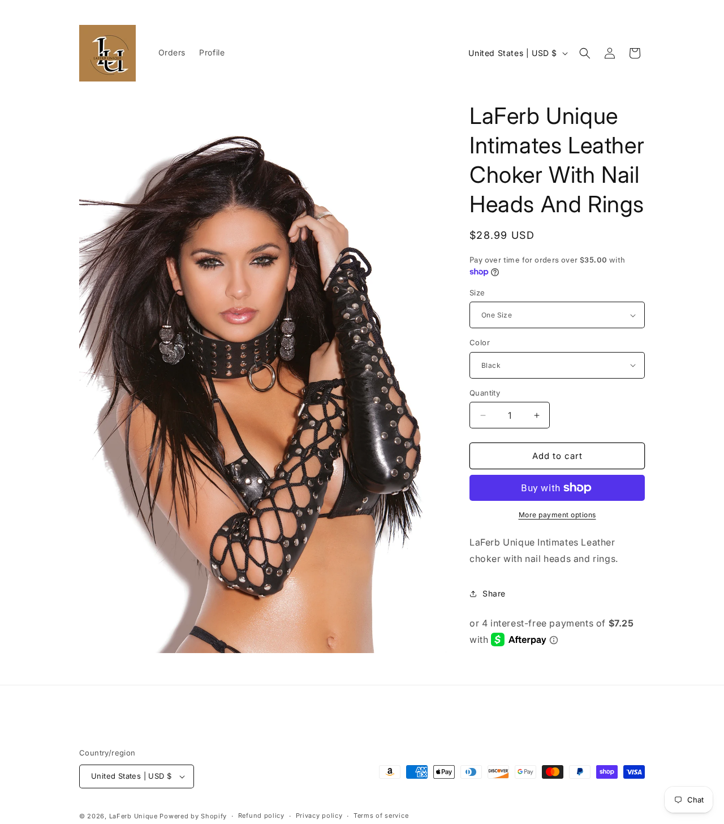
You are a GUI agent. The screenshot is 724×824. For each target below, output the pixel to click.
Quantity (484, 392)
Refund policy (261, 815)
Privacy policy (319, 815)
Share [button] (494, 593)
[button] (584, 53)
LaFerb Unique (133, 816)
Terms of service (381, 815)
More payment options (557, 514)
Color (479, 342)
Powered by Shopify (193, 816)
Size (477, 292)
